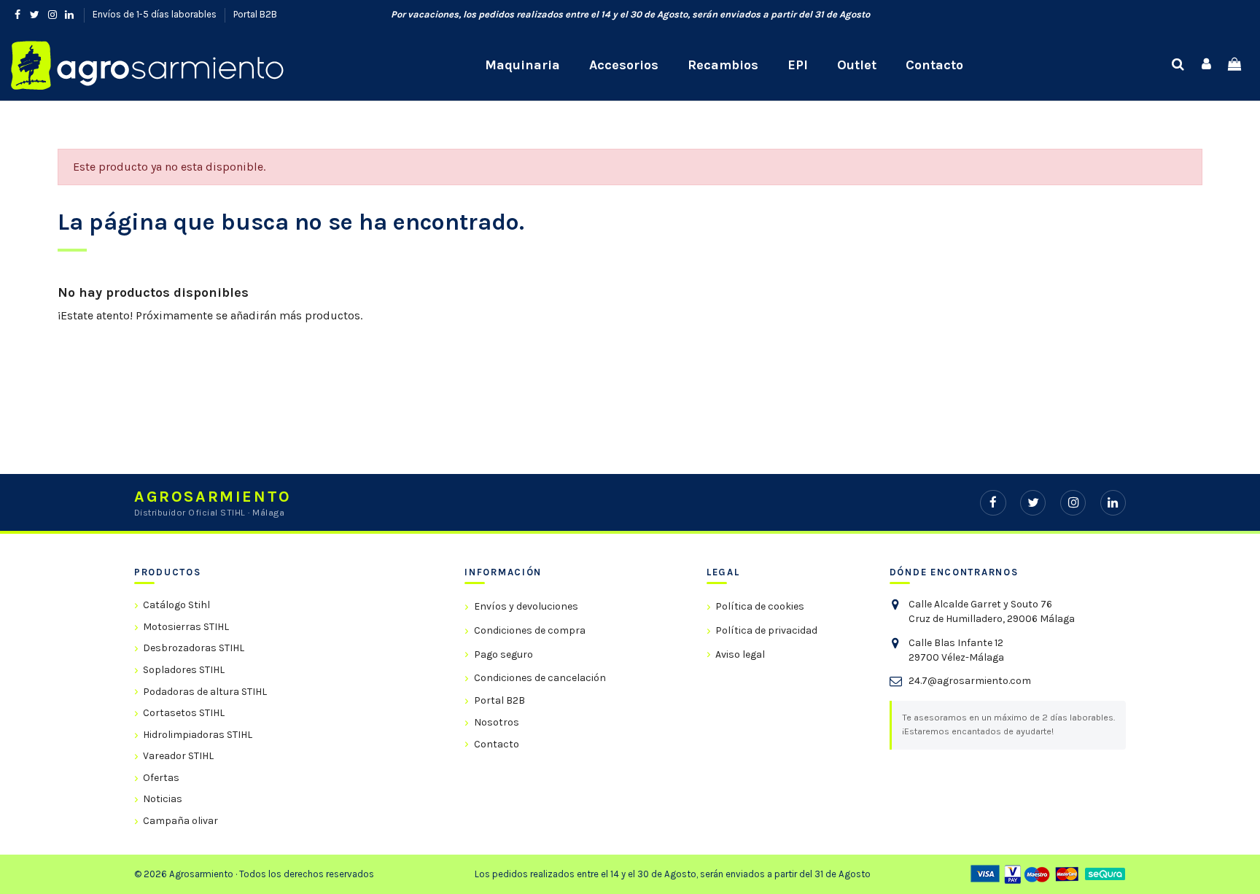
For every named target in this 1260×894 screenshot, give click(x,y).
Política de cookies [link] (759, 606)
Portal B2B (255, 14)
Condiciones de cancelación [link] (539, 678)
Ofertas (161, 777)
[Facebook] (993, 503)
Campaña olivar (180, 821)
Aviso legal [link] (740, 654)
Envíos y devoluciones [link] (526, 606)
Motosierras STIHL (186, 627)
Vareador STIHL (178, 756)
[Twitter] (1033, 503)
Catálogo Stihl (176, 605)
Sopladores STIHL (184, 670)
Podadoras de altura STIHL (205, 691)
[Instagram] (1073, 503)
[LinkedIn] (1113, 503)
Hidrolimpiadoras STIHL (197, 734)
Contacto (496, 744)
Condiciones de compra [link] (529, 630)
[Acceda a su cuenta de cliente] (1206, 65)
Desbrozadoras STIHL (193, 648)
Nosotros (496, 722)
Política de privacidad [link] (766, 630)
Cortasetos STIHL (184, 713)
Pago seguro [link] (503, 654)
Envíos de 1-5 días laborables (156, 14)
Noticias (162, 799)
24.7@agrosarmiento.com (970, 681)
